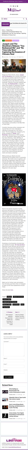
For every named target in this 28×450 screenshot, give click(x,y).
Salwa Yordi (12, 394)
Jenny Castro (6, 57)
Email (5, 364)
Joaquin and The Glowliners (10, 302)
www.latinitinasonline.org (15, 447)
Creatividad (8, 40)
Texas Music (6, 307)
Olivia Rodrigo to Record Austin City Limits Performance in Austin (17, 390)
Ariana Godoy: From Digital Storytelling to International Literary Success (16, 414)
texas (22, 304)
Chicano (9, 296)
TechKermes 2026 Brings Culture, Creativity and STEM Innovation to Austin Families (12, 1)
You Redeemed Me (12, 83)
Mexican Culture (7, 304)
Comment (6, 341)
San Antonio (16, 304)
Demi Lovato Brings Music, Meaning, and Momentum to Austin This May (17, 406)
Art (3, 40)
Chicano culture (7, 299)
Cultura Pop (16, 40)
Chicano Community (18, 296)
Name (5, 358)
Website (5, 370)
